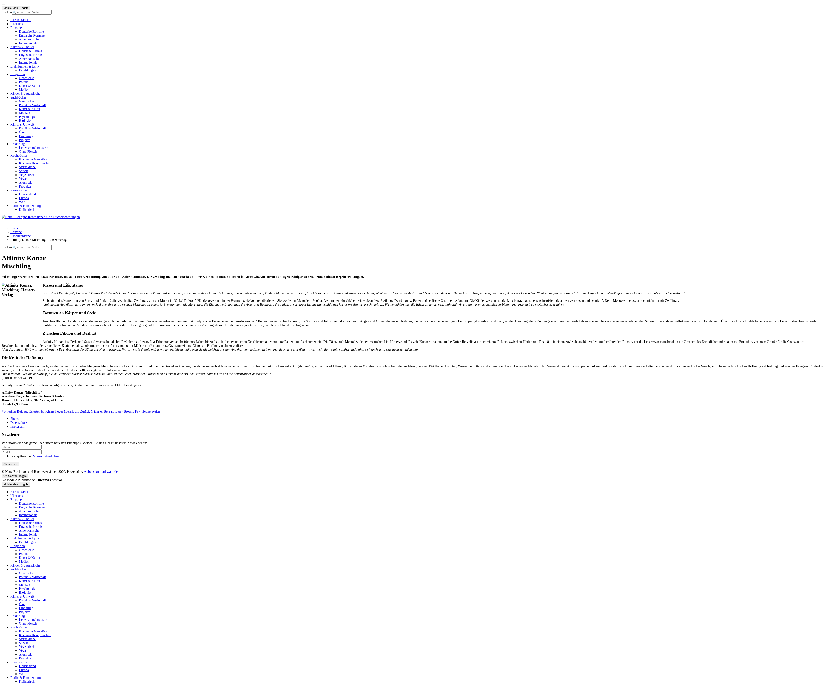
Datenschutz (18, 422)
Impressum (17, 426)
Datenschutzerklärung (46, 456)
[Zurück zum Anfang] (3, 4)
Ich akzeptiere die (33, 456)
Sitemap (15, 419)
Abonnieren (10, 464)
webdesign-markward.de (101, 471)
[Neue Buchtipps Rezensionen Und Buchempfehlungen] (41, 217)
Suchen (7, 12)
